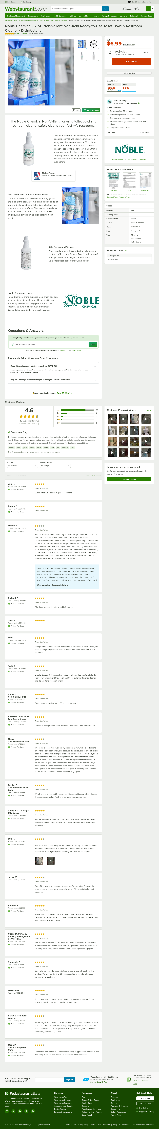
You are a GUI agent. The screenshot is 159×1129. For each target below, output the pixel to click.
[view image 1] (39, 860)
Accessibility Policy (110, 1125)
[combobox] (76, 8)
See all (149, 410)
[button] (82, 44)
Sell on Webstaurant (118, 1112)
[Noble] (129, 148)
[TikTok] (26, 1111)
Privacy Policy (76, 350)
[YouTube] (13, 1111)
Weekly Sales (87, 1103)
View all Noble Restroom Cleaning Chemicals (129, 159)
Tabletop (72, 16)
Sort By (10, 462)
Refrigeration (33, 16)
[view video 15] (135, 452)
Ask (93, 344)
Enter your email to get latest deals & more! (17, 1079)
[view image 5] (112, 430)
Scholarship (115, 1109)
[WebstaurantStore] (25, 1093)
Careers (114, 1103)
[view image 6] (123, 430)
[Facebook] (20, 1111)
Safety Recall (87, 1115)
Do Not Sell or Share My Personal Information (136, 1125)
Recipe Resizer (60, 1109)
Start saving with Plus (98, 1082)
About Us (114, 1097)
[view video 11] (135, 441)
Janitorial (123, 16)
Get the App (27, 2)
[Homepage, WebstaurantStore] (26, 9)
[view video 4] (146, 419)
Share (78, 110)
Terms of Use (64, 350)
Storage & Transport (109, 16)
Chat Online (143, 1108)
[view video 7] (135, 430)
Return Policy (116, 1115)
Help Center (11, 2)
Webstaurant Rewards (62, 1100)
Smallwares (45, 16)
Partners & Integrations (63, 1112)
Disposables (84, 16)
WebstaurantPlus (60, 1097)
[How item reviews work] (39, 423)
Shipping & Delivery (146, 1111)
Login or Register (129, 479)
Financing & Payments (119, 1106)
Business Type (146, 16)
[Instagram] (7, 1111)
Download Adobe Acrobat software (118, 197)
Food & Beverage (59, 16)
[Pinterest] (33, 1111)
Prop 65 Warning (64, 393)
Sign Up (69, 1080)
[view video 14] (123, 452)
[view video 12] (146, 441)
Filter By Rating (46, 462)
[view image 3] (135, 419)
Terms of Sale (70, 1125)
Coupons (85, 1106)
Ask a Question (93, 110)
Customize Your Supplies (63, 1106)
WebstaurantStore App (63, 1103)
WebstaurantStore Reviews (92, 1112)
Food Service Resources (91, 1109)
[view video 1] (112, 419)
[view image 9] (112, 441)
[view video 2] (123, 419)
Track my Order (145, 1103)
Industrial (134, 16)
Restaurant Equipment (16, 16)
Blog (83, 1097)
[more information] (138, 103)
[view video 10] (123, 441)
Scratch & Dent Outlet (90, 1100)
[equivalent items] (125, 250)
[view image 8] (146, 430)
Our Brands (115, 1100)
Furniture (95, 16)
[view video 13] (112, 452)
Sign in (145, 52)
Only (109, 40)
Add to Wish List (129, 73)
